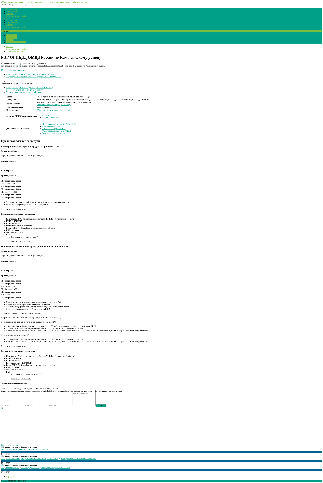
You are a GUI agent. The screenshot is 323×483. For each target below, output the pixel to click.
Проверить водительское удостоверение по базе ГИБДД (30, 87)
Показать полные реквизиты (13, 209)
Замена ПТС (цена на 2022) (54, 129)
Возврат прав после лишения (55, 133)
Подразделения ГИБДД (16, 16)
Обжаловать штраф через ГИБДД (56, 131)
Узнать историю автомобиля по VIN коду (24, 92)
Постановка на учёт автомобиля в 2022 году (61, 124)
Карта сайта (11, 476)
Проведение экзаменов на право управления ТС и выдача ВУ (33, 77)
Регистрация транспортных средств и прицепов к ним (30, 74)
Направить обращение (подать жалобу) (54, 105)
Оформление (11, 9)
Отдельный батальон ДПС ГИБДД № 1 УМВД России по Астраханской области (35, 468)
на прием (46, 115)
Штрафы (10, 13)
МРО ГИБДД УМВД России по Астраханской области (24, 449)
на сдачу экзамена (50, 117)
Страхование (11, 11)
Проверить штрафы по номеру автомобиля (24, 90)
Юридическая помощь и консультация (53, 110)
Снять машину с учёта (52, 126)
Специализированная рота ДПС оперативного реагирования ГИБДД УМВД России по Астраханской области (48, 458)
